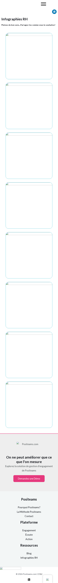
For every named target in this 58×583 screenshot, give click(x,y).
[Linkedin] (54, 11)
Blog (29, 553)
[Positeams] (29, 579)
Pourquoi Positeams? (29, 507)
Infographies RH (29, 557)
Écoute (29, 534)
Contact (29, 516)
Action (29, 539)
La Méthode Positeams (29, 511)
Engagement (29, 530)
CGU (40, 574)
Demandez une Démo (29, 478)
